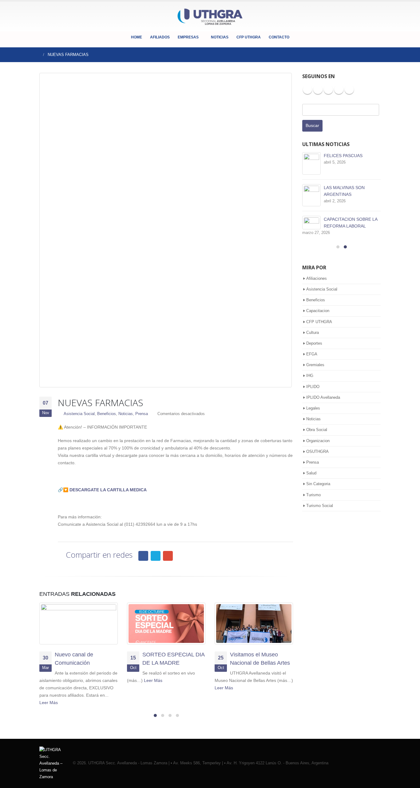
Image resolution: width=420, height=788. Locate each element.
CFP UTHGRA (248, 37)
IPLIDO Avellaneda (323, 397)
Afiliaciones (316, 278)
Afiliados (160, 37)
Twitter (155, 556)
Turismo (313, 495)
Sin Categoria (318, 483)
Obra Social (316, 429)
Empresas (188, 37)
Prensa (141, 414)
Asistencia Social (79, 414)
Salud (311, 473)
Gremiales (315, 364)
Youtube (328, 89)
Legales (313, 408)
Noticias (219, 37)
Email (168, 556)
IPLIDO (312, 386)
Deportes (314, 343)
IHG (309, 375)
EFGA (311, 354)
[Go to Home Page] (37, 54)
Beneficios (106, 414)
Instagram (338, 89)
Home (136, 37)
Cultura (312, 332)
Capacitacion (317, 310)
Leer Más (49, 702)
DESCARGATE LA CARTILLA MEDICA (108, 489)
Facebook (143, 556)
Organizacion (318, 440)
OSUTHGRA (317, 451)
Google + (349, 89)
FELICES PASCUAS (343, 155)
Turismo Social (319, 505)
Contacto (279, 37)
